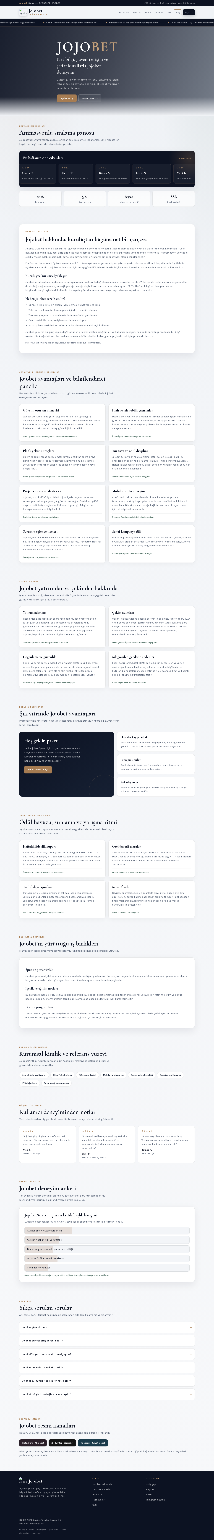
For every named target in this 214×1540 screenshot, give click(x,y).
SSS (169, 12)
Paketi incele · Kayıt (38, 769)
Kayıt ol (150, 1489)
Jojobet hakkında (102, 1484)
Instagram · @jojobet (33, 1443)
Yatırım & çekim (101, 1489)
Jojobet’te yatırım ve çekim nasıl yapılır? (46, 1354)
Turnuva (159, 12)
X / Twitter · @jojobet (62, 1443)
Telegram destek (155, 1499)
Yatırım (137, 12)
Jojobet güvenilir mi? (34, 1327)
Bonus (148, 12)
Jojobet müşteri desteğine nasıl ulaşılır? (46, 1394)
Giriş (178, 12)
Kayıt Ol (189, 12)
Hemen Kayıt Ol (90, 98)
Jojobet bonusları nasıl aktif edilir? (43, 1367)
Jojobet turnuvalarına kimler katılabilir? (46, 1380)
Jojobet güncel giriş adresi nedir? (42, 1340)
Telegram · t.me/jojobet (93, 1443)
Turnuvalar (98, 1499)
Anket (149, 1494)
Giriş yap (151, 1484)
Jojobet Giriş (66, 98)
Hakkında (124, 12)
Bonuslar (97, 1494)
